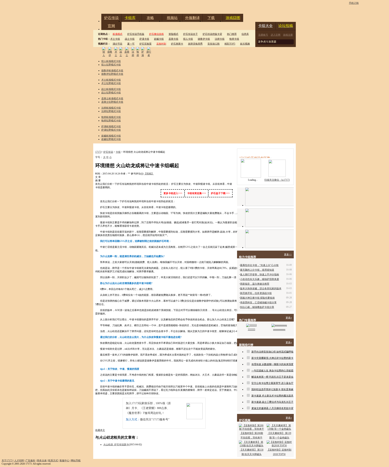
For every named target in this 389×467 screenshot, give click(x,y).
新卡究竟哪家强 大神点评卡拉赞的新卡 (272, 358)
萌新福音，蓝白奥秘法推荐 (254, 283)
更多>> (288, 254)
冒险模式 (173, 34)
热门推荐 (232, 34)
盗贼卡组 (159, 38)
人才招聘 (19, 460)
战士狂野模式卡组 (111, 92)
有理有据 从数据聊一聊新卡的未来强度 (272, 364)
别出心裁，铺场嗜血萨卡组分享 (257, 307)
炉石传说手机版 (135, 34)
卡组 (118, 152)
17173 (98, 152)
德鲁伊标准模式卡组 (112, 70)
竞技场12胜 (213, 43)
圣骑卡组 (173, 38)
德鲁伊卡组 (204, 38)
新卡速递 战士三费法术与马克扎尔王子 (272, 402)
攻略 (150, 18)
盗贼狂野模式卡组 (111, 139)
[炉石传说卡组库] (269, 196)
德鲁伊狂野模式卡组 (112, 74)
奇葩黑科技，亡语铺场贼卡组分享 (258, 302)
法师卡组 (219, 38)
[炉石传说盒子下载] (269, 239)
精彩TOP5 (229, 43)
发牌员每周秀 (195, 43)
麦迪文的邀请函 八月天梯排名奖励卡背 (272, 408)
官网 (111, 26)
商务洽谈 (42, 460)
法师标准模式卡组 (111, 107)
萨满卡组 (144, 38)
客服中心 (64, 460)
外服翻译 (192, 18)
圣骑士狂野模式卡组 (112, 101)
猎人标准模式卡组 (111, 61)
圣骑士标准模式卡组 (112, 98)
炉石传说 (111, 18)
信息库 (245, 34)
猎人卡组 (188, 38)
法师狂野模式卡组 (111, 111)
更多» (289, 317)
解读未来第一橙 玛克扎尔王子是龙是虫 (272, 376)
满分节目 (117, 43)
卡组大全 (265, 26)
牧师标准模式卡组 (111, 117)
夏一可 (131, 43)
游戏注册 (288, 34)
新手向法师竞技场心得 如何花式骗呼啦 (272, 351)
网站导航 (76, 460)
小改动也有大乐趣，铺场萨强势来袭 (259, 279)
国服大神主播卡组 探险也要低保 (257, 297)
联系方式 (53, 460)
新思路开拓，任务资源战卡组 (256, 293)
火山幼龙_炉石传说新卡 (116, 444)
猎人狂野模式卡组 (111, 64)
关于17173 (7, 460)
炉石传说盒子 (190, 34)
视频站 (172, 18)
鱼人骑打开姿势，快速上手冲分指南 (259, 274)
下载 (211, 18)
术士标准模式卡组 (111, 79)
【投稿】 (149, 173)
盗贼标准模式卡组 (111, 135)
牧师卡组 (234, 38)
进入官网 (275, 34)
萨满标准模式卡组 (111, 126)
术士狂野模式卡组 (111, 83)
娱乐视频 (245, 43)
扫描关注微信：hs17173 (277, 179)
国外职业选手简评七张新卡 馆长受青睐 (272, 389)
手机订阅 (354, 3)
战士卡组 (130, 38)
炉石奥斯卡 (177, 43)
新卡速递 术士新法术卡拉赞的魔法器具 (272, 395)
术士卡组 (115, 38)
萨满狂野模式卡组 (111, 129)
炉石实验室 (145, 43)
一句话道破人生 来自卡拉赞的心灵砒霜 (272, 370)
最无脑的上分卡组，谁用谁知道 (257, 269)
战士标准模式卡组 (111, 89)
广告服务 (30, 460)
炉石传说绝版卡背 (212, 34)
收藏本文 (100, 430)
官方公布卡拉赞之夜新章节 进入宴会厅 (272, 383)
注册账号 (263, 34)
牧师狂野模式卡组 (111, 120)
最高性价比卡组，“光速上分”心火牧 (259, 265)
